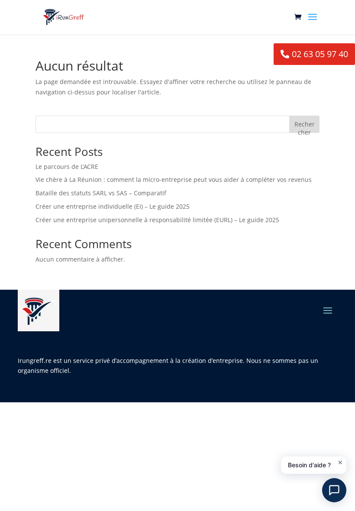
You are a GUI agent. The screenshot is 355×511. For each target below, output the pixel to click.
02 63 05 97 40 (320, 54)
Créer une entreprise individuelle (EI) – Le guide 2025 (113, 206)
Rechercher (304, 126)
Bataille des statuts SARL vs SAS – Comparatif (101, 193)
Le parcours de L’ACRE (67, 166)
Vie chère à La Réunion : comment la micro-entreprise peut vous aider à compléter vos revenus (174, 179)
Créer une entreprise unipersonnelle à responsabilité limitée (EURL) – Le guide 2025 (157, 220)
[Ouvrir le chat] (334, 490)
